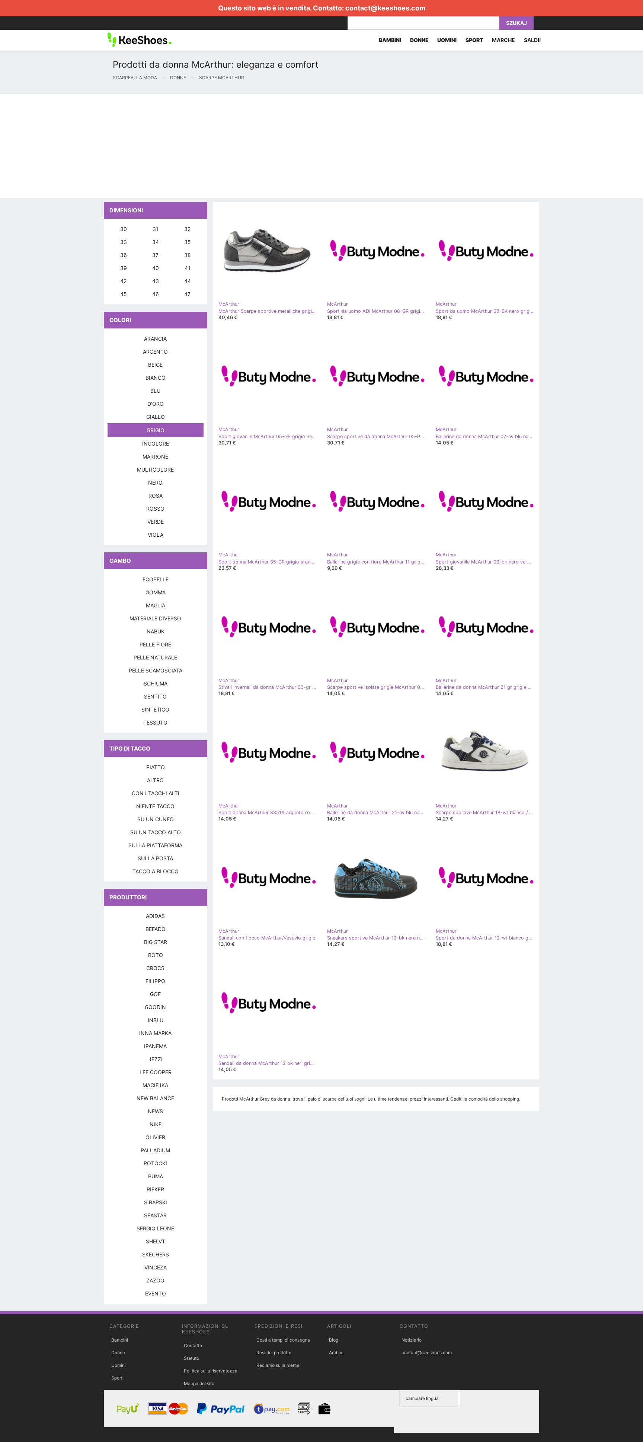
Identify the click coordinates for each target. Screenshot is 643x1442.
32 (187, 229)
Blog (333, 1340)
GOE (155, 994)
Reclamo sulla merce (278, 1365)
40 (155, 268)
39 (123, 268)
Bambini (119, 1340)
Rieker (155, 1189)
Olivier (155, 1137)
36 (123, 255)
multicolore (155, 469)
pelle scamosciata (155, 670)
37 (155, 255)
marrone (155, 456)
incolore (155, 443)
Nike (155, 1124)
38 (187, 255)
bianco (155, 378)
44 (187, 281)
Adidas (155, 916)
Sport (116, 1378)
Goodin (155, 1007)
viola (155, 534)
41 (188, 268)
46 (155, 294)
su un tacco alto (155, 832)
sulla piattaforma (155, 845)
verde (155, 521)
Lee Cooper (156, 1072)
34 (155, 242)
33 (123, 242)
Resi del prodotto (273, 1352)
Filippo (155, 981)
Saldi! (532, 40)
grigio (155, 430)
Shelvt (155, 1241)
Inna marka (155, 1033)
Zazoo (155, 1280)
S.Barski (155, 1202)
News (155, 1111)
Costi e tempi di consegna (283, 1340)
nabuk (155, 631)
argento (155, 352)
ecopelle (156, 579)
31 (156, 229)
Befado (155, 929)
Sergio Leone (155, 1228)
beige (155, 365)
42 (123, 281)
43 (155, 281)
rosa (155, 495)
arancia (155, 338)
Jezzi (155, 1059)
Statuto (191, 1358)
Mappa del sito (199, 1383)
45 (123, 294)
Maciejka (155, 1085)
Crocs (155, 968)
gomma (155, 592)
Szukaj (516, 23)
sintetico (155, 709)
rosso (155, 508)
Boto (155, 955)
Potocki (155, 1163)
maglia (155, 605)
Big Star (155, 942)
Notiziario (412, 1340)
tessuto (155, 722)
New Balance (155, 1098)
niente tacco (155, 806)
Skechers (155, 1254)
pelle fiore (155, 644)
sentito (155, 696)
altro (155, 780)
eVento (155, 1293)
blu (155, 391)
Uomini (118, 1365)
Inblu (155, 1020)
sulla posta (155, 858)
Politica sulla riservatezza (210, 1371)
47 (187, 294)
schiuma (155, 683)
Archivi (336, 1352)
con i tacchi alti (155, 793)
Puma (155, 1176)
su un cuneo (155, 819)
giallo (155, 417)
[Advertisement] (223, 146)
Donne (118, 1352)
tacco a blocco (155, 871)
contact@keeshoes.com (385, 8)
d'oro (155, 404)
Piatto (155, 767)
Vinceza (155, 1267)
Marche (503, 40)
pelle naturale (155, 657)
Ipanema (155, 1046)
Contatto (193, 1345)
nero (155, 482)
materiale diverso (155, 618)
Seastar (155, 1215)
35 (187, 242)
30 (123, 229)
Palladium (155, 1150)
